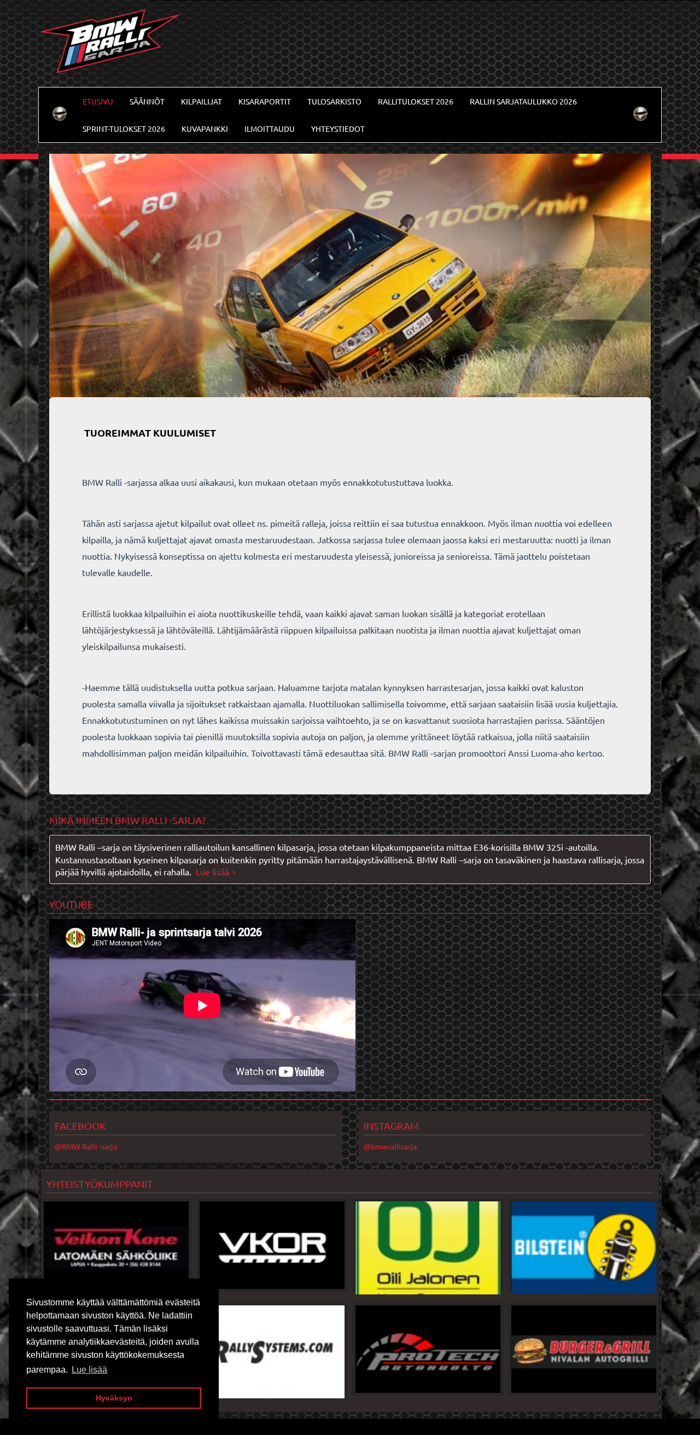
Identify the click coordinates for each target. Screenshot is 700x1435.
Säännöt (147, 101)
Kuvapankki (205, 128)
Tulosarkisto (334, 101)
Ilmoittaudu (269, 128)
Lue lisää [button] (89, 1369)
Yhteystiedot (338, 128)
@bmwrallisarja (390, 1146)
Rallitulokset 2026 (415, 101)
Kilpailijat (201, 101)
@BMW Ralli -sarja (86, 1146)
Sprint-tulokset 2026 (124, 128)
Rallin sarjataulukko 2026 (523, 101)
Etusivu (98, 101)
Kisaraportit (264, 101)
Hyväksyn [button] (114, 1397)
